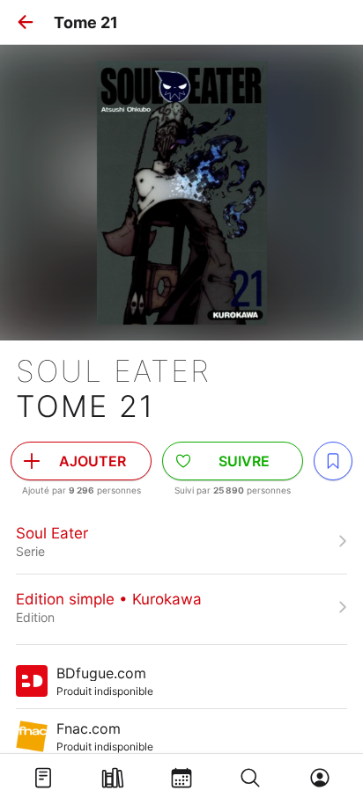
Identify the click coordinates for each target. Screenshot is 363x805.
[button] (25, 22)
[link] (181, 541)
